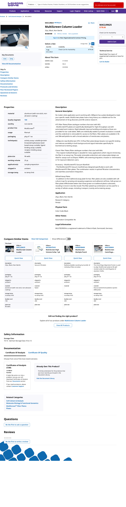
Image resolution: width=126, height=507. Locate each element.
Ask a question (73, 34)
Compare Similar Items (9, 78)
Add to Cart (112, 42)
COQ (11, 59)
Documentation (6, 84)
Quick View (18, 258)
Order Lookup (88, 11)
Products (2, 16)
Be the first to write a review (18, 442)
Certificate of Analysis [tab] (15, 352)
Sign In (55, 38)
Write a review (62, 34)
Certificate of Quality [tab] (37, 352)
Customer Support (18, 386)
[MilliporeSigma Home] (15, 4)
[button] (75, 11)
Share (92, 23)
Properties (4, 72)
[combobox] (63, 4)
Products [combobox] (31, 4)
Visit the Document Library (45, 378)
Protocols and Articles (9, 87)
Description (4, 75)
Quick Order (101, 11)
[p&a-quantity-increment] (122, 37)
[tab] (4, 16)
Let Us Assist (104, 62)
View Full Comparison (39, 239)
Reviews (3, 96)
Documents (16, 381)
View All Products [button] (62, 325)
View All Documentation (11, 64)
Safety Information (7, 81)
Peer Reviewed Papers (9, 90)
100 (25, 120)
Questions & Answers (8, 93)
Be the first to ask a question (17, 425)
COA (4, 59)
